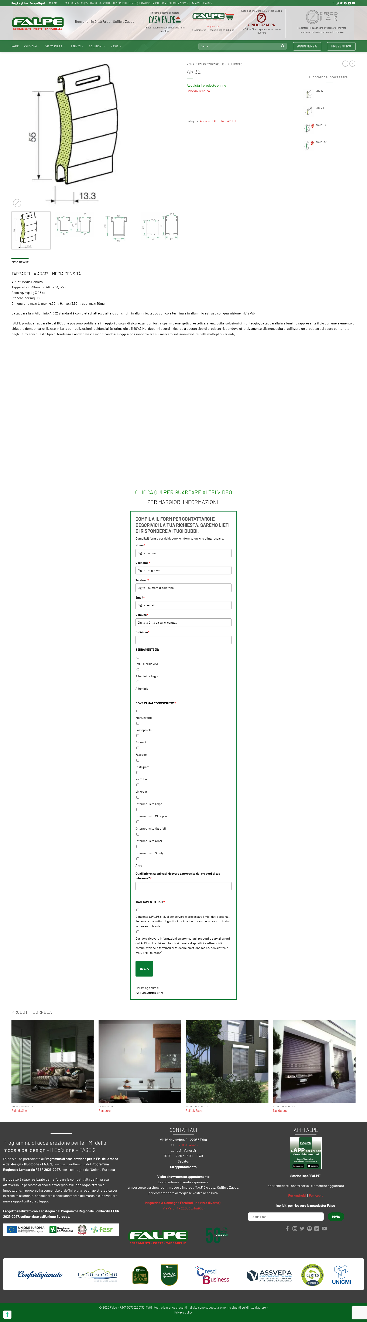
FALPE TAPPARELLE (211, 64)
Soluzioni (95, 46)
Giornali (141, 742)
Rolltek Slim (19, 1110)
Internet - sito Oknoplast (152, 816)
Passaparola (143, 730)
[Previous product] (352, 63)
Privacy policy (183, 1312)
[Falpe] (37, 23)
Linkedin (141, 791)
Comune (142, 615)
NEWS (115, 46)
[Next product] (345, 63)
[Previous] (20, 134)
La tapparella (270, 323)
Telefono (142, 580)
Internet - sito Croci (149, 841)
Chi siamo (30, 46)
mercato (166, 334)
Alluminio (235, 64)
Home (15, 46)
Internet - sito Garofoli (151, 828)
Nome (140, 545)
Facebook (142, 755)
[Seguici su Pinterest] (345, 3)
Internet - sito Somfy (150, 853)
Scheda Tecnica (198, 91)
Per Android (297, 1195)
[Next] (171, 134)
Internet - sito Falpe (149, 804)
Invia (144, 969)
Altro (139, 865)
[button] (17, 203)
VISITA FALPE (53, 46)
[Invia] (282, 46)
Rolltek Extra (194, 1110)
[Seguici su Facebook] (333, 3)
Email (140, 597)
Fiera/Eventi (144, 718)
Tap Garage (280, 1110)
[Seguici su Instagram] (337, 3)
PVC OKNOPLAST (147, 664)
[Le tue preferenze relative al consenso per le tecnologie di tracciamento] (7, 1315)
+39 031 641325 (187, 1145)
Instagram (142, 767)
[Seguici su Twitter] (341, 3)
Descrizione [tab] (20, 262)
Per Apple (316, 1195)
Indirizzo (143, 632)
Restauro (105, 1110)
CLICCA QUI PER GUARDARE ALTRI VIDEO (183, 492)
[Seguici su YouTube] (353, 3)
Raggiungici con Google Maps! (28, 3)
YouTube (141, 779)
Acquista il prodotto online (206, 85)
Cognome (143, 563)
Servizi (75, 46)
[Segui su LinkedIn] (349, 3)
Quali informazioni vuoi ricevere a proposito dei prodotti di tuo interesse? (178, 876)
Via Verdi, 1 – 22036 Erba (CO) (183, 1208)
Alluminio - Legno (147, 676)
